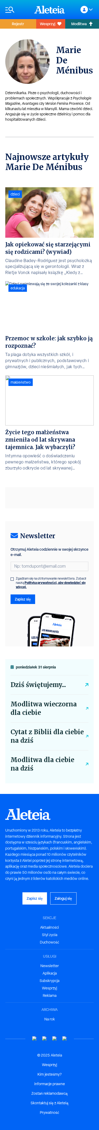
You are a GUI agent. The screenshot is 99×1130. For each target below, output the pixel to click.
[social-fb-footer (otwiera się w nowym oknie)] (44, 1038)
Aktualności (49, 927)
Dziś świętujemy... (38, 685)
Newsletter (49, 965)
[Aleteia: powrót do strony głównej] (49, 10)
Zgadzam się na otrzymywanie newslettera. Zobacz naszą (51, 582)
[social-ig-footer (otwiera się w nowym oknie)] (64, 1038)
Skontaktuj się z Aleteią (49, 1103)
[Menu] (17, 10)
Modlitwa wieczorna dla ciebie (44, 708)
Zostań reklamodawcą (49, 1093)
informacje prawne (49, 1083)
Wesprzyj (47, 23)
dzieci (15, 194)
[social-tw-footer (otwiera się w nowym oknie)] (54, 1038)
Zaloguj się (63, 898)
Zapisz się (23, 599)
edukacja (18, 288)
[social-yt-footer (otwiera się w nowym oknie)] (34, 1038)
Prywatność (49, 1112)
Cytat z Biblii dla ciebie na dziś (47, 736)
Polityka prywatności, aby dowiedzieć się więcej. (51, 584)
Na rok (49, 1019)
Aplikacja (50, 973)
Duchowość (49, 942)
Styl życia (49, 934)
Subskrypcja (49, 980)
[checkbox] (12, 579)
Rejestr (18, 23)
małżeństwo (21, 382)
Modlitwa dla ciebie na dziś (42, 764)
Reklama (49, 995)
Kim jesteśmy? (49, 1074)
